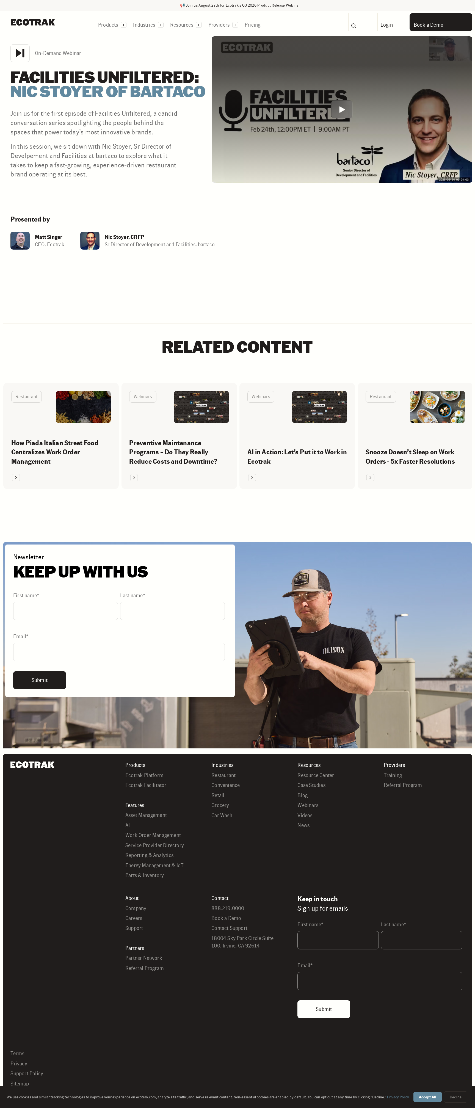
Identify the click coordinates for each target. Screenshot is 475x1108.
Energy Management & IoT (154, 865)
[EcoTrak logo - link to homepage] (33, 22)
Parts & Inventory (144, 875)
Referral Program (403, 785)
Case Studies (311, 785)
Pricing (252, 24)
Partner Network (143, 958)
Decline (456, 1097)
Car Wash (221, 815)
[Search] (363, 22)
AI (127, 825)
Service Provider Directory (154, 845)
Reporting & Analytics (149, 855)
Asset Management (146, 815)
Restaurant (223, 775)
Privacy (18, 1063)
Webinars (307, 805)
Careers (133, 918)
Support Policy (26, 1073)
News (303, 825)
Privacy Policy (398, 1097)
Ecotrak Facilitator (146, 785)
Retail (217, 795)
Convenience (225, 785)
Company (135, 908)
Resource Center (315, 775)
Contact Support (229, 928)
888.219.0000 (227, 908)
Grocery (220, 805)
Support (134, 928)
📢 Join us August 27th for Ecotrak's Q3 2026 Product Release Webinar (240, 5)
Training (393, 775)
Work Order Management (153, 835)
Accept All (427, 1097)
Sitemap (19, 1083)
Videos (304, 815)
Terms (17, 1053)
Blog (302, 795)
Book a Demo (226, 918)
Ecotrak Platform (144, 775)
